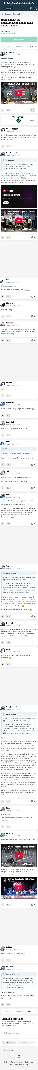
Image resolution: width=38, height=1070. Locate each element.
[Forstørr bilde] (15, 67)
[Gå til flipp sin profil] (3, 809)
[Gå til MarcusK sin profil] (3, 443)
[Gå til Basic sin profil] (3, 650)
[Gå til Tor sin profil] (3, 472)
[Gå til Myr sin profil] (3, 496)
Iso (7, 280)
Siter (8, 110)
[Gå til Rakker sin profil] (3, 948)
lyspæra (9, 967)
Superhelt (10, 422)
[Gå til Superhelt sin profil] (3, 423)
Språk (6, 1062)
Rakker (9, 947)
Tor (7, 471)
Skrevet (13, 55)
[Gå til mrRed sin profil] (3, 384)
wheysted (10, 402)
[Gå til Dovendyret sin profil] (3, 624)
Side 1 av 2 (19, 46)
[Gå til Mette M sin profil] (3, 304)
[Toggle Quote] (4, 160)
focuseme (10, 323)
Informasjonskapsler (17, 1064)
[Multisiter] (2, 110)
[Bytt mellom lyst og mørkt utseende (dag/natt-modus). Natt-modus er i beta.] (27, 1064)
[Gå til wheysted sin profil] (3, 404)
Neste (31, 46)
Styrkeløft (13, 33)
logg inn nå (25, 1023)
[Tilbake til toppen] (19, 1056)
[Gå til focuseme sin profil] (3, 324)
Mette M (9, 303)
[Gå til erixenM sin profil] (3, 835)
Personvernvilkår (17, 1062)
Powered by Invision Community (19, 1067)
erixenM (9, 833)
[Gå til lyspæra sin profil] (3, 968)
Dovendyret (11, 623)
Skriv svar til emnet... (12, 1033)
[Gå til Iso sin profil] (3, 281)
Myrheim (4, 738)
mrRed (9, 383)
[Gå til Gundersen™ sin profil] (3, 54)
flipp (8, 808)
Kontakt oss (29, 1062)
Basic (8, 649)
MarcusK (10, 442)
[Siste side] (35, 46)
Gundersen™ (7, 31)
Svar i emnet (19, 39)
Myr (8, 494)
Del (9, 1042)
